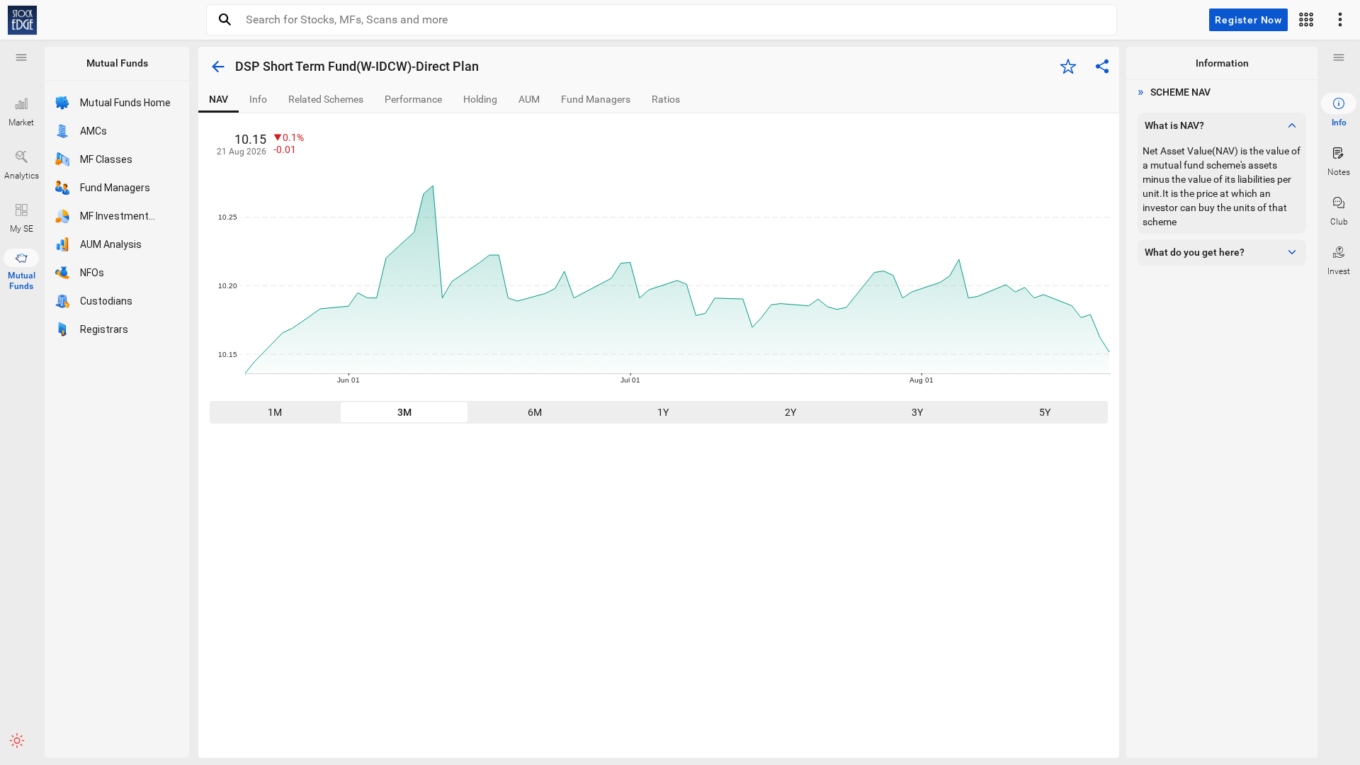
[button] (21, 57)
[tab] (218, 99)
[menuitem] (1339, 110)
